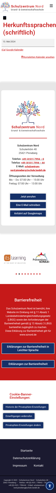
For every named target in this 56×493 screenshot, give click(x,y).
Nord (27, 6)
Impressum (20, 465)
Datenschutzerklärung (26, 458)
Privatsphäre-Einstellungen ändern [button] (23, 425)
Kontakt (38, 465)
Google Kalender (14, 49)
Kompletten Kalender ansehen (38, 57)
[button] (16, 274)
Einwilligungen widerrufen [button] (19, 416)
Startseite (27, 450)
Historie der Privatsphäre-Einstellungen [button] (26, 407)
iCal (4, 49)
